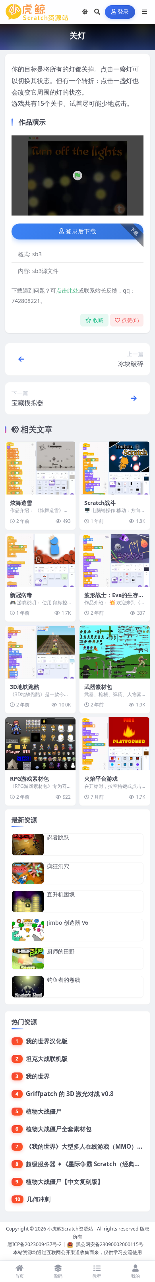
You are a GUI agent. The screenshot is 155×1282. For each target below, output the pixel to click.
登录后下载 (81, 231)
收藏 (98, 320)
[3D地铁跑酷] (40, 652)
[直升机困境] (28, 901)
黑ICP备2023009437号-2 (35, 1244)
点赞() (130, 320)
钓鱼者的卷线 (63, 979)
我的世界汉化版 (47, 1041)
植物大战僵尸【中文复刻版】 (64, 1181)
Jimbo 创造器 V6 (67, 922)
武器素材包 (98, 686)
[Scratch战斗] (114, 468)
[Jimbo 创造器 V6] (28, 929)
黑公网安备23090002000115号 (109, 1244)
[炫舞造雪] (40, 468)
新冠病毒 (21, 595)
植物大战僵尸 (44, 1111)
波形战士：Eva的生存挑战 (114, 598)
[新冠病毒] (40, 560)
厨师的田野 (61, 951)
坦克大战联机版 (47, 1058)
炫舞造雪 (21, 502)
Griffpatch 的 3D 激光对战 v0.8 (70, 1094)
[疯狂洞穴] (28, 873)
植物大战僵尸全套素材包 (58, 1129)
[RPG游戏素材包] (40, 743)
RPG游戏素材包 (29, 778)
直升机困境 (61, 894)
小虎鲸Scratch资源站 (70, 1228)
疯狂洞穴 (58, 866)
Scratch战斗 (100, 502)
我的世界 (38, 1076)
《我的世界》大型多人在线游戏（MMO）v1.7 (87, 1146)
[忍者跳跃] (28, 844)
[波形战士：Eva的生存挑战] (114, 560)
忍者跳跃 (58, 837)
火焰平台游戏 (101, 778)
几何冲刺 (38, 1199)
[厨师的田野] (28, 958)
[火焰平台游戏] (114, 743)
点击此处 (67, 290)
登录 (123, 12)
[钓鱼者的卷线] (28, 986)
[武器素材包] (114, 652)
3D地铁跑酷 (24, 686)
